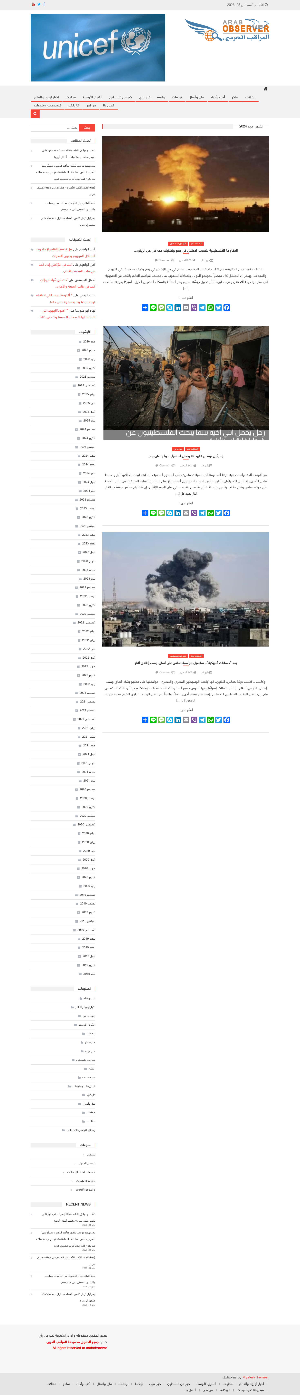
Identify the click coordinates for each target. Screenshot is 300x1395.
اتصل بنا (108, 106)
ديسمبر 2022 (87, 587)
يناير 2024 (89, 491)
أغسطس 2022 (86, 622)
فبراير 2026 (88, 350)
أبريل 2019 (89, 956)
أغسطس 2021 (86, 719)
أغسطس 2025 (86, 385)
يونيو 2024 (88, 464)
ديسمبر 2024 (87, 429)
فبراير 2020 (88, 877)
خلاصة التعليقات (85, 1181)
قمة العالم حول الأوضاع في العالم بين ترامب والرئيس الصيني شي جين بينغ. (70, 206)
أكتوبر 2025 (88, 368)
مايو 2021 (89, 745)
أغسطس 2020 (86, 824)
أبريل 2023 (89, 552)
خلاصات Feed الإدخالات (81, 1172)
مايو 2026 (89, 341)
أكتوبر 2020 (88, 807)
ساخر (235, 97)
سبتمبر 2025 (87, 377)
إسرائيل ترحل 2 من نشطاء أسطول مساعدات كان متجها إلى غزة (68, 222)
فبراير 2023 (88, 570)
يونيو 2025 (88, 394)
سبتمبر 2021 (87, 710)
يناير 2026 (89, 359)
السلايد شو (196, 243)
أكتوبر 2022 (88, 605)
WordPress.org (85, 1190)
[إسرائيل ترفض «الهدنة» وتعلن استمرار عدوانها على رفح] (185, 383)
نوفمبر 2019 (87, 903)
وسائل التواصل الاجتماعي (81, 1130)
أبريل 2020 (89, 860)
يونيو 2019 (88, 947)
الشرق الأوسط (92, 97)
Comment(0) (166, 260)
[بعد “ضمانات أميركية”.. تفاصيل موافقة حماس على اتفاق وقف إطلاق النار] (185, 589)
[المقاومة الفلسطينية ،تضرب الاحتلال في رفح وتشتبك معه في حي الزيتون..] (185, 184)
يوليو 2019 (88, 939)
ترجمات (177, 97)
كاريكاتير (73, 106)
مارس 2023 (88, 561)
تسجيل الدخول (87, 1163)
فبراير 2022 (88, 675)
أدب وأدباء (218, 97)
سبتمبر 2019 (87, 921)
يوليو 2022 (88, 631)
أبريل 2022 (89, 658)
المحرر (183, 260)
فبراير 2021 (88, 772)
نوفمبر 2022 (87, 596)
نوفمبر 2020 (87, 798)
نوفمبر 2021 (87, 702)
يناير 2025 (89, 421)
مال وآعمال (196, 97)
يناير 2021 (89, 781)
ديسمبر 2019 (87, 895)
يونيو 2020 (88, 842)
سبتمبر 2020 (87, 816)
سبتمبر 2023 (87, 526)
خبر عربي (144, 97)
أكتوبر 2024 (88, 438)
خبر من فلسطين (120, 97)
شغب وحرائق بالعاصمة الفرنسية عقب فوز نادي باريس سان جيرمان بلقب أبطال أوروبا (68, 154)
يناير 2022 (89, 684)
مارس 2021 (88, 763)
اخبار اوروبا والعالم (46, 97)
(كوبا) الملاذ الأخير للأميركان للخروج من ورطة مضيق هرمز (66, 191)
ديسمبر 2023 (87, 500)
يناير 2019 (89, 974)
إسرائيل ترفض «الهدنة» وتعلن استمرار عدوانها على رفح (186, 456)
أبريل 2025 (89, 412)
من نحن (91, 106)
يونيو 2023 (88, 543)
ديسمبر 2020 (87, 789)
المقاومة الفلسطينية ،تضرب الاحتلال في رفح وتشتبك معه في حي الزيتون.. (186, 251)
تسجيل (91, 1154)
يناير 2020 (89, 886)
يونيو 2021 (88, 737)
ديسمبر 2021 (87, 693)
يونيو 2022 (88, 640)
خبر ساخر (90, 1042)
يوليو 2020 (88, 833)
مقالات (250, 97)
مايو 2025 (89, 403)
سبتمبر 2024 (87, 447)
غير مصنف (88, 1077)
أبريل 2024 (89, 482)
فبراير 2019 (88, 965)
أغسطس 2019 (86, 930)
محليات (71, 97)
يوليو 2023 (88, 535)
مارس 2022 (88, 666)
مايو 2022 (89, 649)
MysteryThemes (255, 1378)
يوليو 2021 (88, 728)
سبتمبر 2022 (87, 614)
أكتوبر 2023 (88, 517)
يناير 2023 (89, 579)
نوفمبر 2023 (87, 508)
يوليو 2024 (88, 456)
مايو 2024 (89, 473)
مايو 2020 (89, 851)
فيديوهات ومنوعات (47, 106)
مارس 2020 (88, 868)
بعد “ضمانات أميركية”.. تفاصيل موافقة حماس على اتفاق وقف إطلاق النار (186, 663)
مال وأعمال (89, 1104)
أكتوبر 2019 (88, 912)
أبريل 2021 (89, 754)
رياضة (161, 97)
